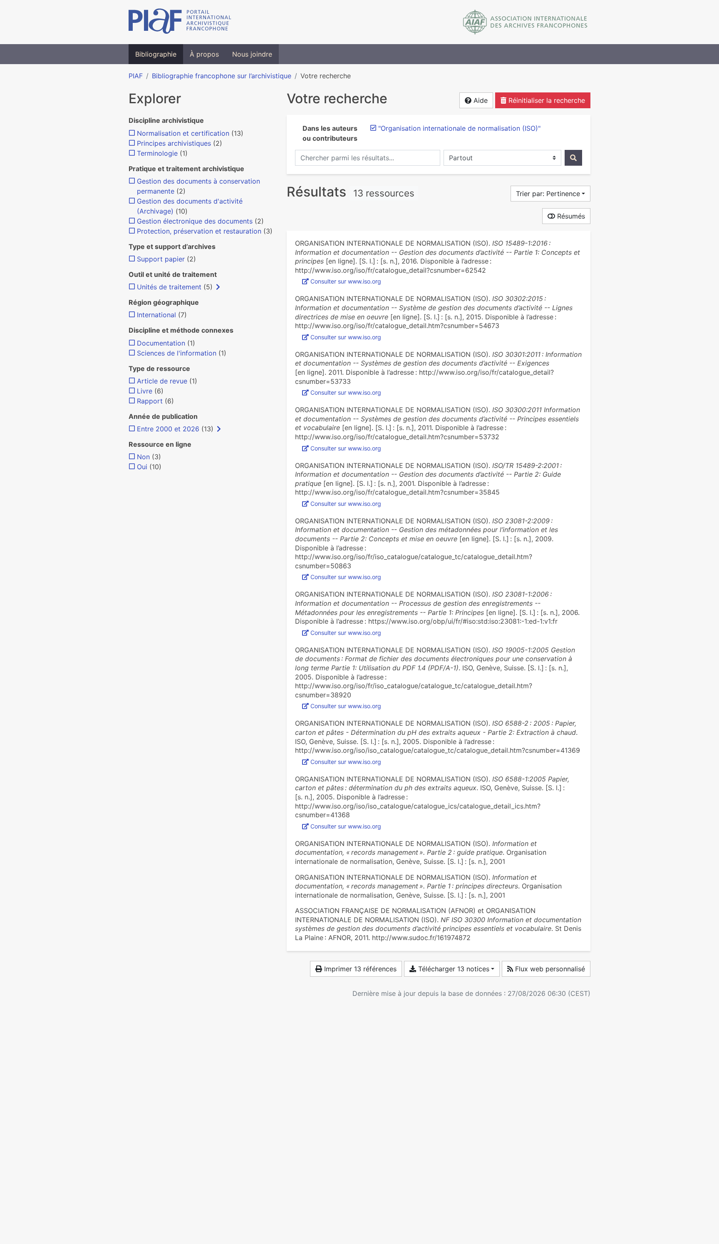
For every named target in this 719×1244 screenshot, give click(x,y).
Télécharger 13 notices (452, 969)
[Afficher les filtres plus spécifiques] (218, 287)
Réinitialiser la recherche (545, 100)
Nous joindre (252, 54)
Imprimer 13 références (359, 969)
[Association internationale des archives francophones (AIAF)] (525, 22)
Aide (479, 100)
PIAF (136, 76)
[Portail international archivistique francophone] (180, 22)
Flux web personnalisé (549, 969)
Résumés (570, 216)
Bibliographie (155, 54)
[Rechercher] (573, 158)
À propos (204, 54)
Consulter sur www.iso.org (345, 281)
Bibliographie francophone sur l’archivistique (221, 76)
